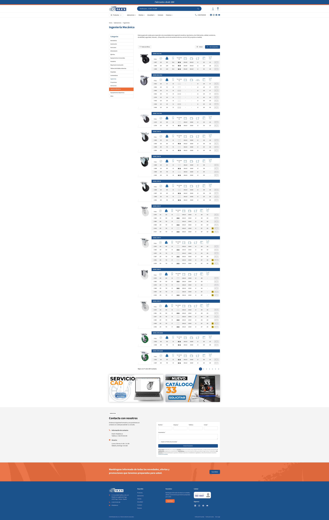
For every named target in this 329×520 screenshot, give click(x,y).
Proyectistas (113, 82)
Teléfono (191, 425)
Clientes (141, 15)
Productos (116, 15)
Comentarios (161, 432)
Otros (111, 96)
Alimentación (113, 51)
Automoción (113, 44)
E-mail (205, 425)
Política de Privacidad (163, 454)
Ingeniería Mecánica (115, 89)
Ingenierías (126, 23)
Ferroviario (113, 47)
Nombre (160, 425)
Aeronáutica (113, 40)
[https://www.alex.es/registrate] (136, 388)
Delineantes (113, 86)
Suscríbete (215, 472)
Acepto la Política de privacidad (169, 442)
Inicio (110, 23)
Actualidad (150, 15)
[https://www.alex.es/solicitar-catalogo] (193, 388)
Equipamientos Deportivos (117, 93)
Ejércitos (112, 54)
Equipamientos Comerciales (117, 58)
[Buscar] (199, 8)
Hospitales (113, 72)
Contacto (160, 15)
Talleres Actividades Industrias (118, 68)
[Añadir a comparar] (217, 62)
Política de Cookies (210, 517)
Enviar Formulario (188, 446)
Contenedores (114, 75)
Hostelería (113, 61)
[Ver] (215, 62)
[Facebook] (216, 15)
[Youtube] (219, 15)
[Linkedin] (211, 15)
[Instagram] (214, 15)
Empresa (168, 15)
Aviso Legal (217, 517)
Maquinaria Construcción (116, 65)
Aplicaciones (130, 15)
